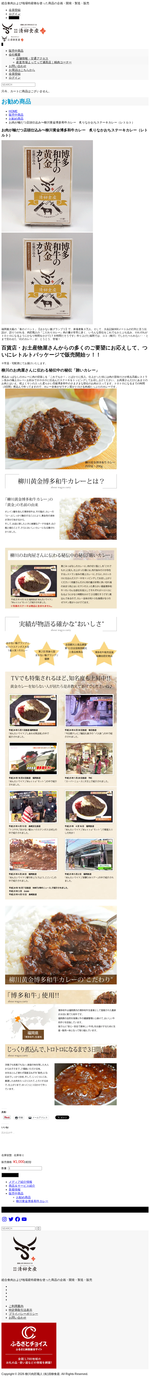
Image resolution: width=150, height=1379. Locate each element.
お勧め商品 (23, 1197)
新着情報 (14, 1189)
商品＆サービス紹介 (22, 1185)
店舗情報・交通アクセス (32, 58)
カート (14, 17)
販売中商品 (16, 50)
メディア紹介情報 (20, 1181)
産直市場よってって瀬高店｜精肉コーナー (44, 62)
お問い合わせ (17, 66)
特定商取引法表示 (20, 1309)
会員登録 (14, 10)
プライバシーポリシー (23, 1313)
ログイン (14, 13)
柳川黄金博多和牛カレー (32, 1201)
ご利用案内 (16, 1306)
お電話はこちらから (22, 70)
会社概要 (14, 54)
